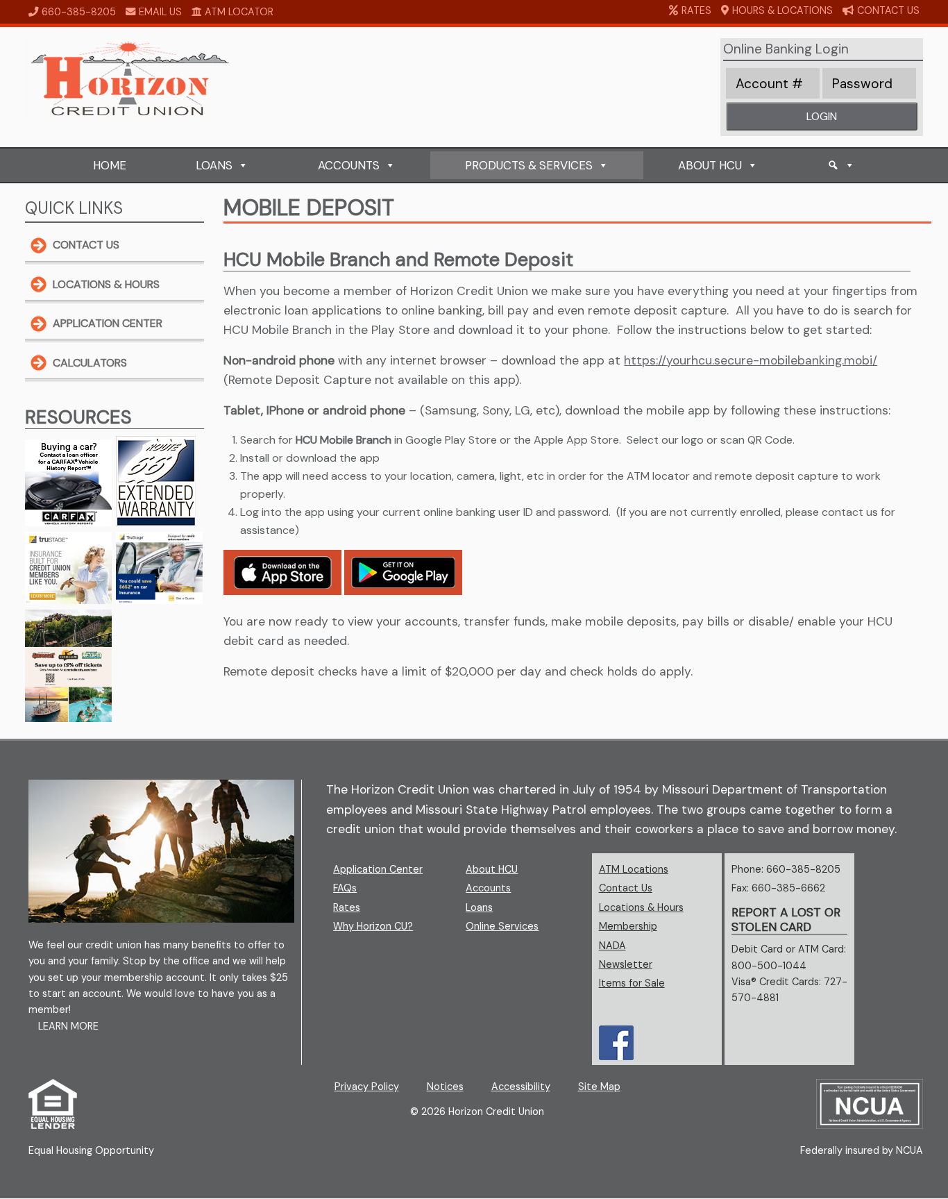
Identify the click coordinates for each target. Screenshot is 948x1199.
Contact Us (888, 10)
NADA (657, 945)
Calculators (90, 362)
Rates (696, 10)
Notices (445, 1086)
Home (109, 165)
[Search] (841, 165)
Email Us (160, 12)
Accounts (349, 165)
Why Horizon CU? (373, 926)
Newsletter (625, 964)
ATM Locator (239, 12)
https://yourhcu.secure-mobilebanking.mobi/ (750, 360)
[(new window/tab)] (52, 1125)
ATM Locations (633, 869)
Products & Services (529, 165)
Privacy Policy (367, 1086)
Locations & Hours (106, 284)
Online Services (502, 926)
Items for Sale (632, 983)
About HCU (710, 165)
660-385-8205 (79, 12)
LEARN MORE (68, 1026)
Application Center (107, 323)
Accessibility (520, 1086)
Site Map (599, 1086)
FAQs (345, 888)
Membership (628, 926)
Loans (214, 165)
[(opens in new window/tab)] (68, 600)
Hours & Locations (782, 10)
